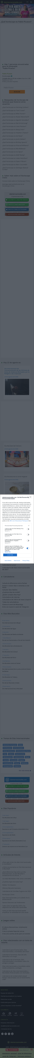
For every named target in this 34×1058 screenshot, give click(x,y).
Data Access (17, 560)
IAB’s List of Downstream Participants (19, 520)
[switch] (28, 529)
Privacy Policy (26, 560)
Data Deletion (8, 560)
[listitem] (17, 525)
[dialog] (17, 529)
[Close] (30, 497)
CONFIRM (10, 555)
